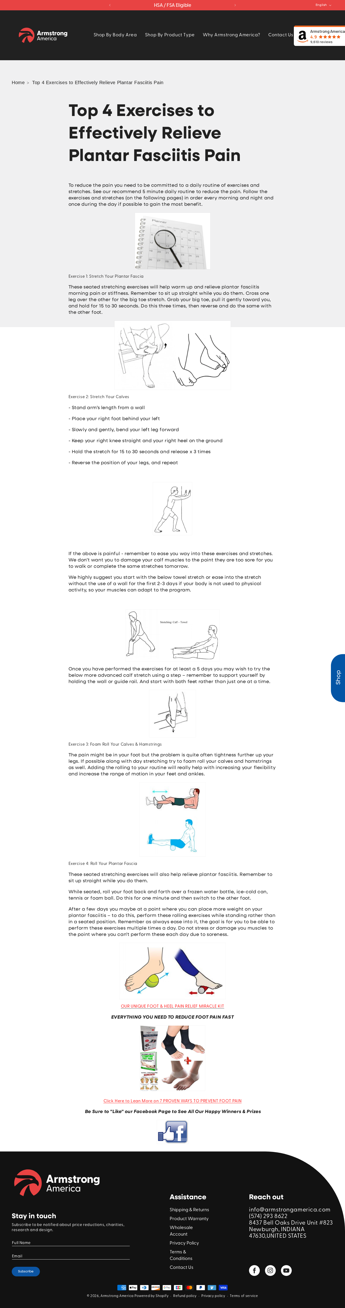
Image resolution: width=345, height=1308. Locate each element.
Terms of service (244, 1296)
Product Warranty (189, 1219)
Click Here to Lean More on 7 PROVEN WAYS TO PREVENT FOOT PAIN (173, 1101)
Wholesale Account (181, 1231)
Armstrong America (117, 1296)
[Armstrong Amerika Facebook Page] (173, 1132)
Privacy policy (213, 1296)
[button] (115, 35)
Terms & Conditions (181, 1255)
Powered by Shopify (151, 1296)
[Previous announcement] (110, 5)
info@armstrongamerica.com (290, 1210)
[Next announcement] (235, 5)
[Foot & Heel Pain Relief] (172, 1090)
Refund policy (185, 1296)
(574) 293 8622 (268, 1216)
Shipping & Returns (189, 1210)
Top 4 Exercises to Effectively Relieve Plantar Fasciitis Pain (98, 82)
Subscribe (26, 1271)
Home (18, 82)
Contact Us (181, 1267)
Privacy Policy (184, 1243)
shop (338, 677)
